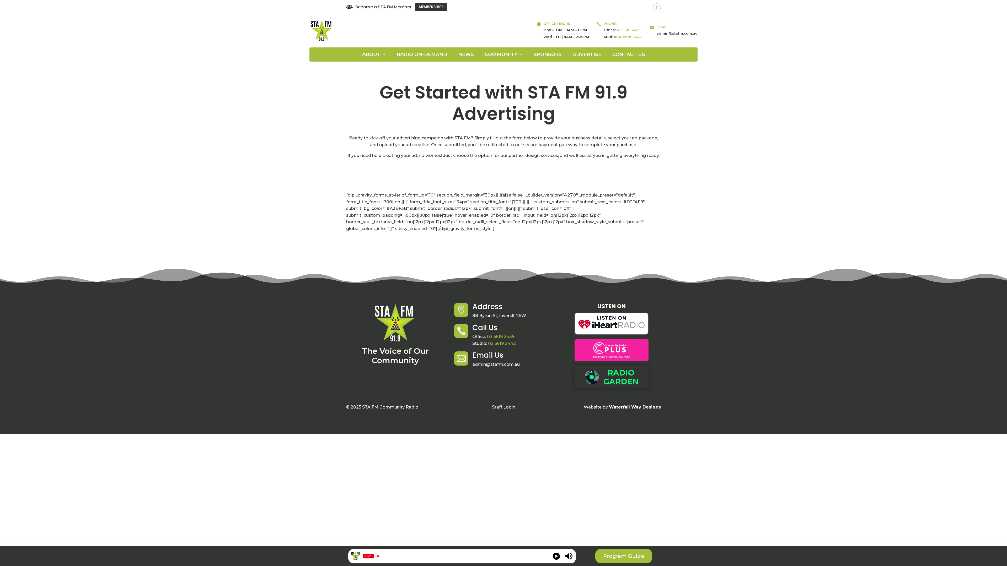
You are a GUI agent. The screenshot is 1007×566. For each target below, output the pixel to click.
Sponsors (548, 55)
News (466, 55)
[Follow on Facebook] (657, 7)
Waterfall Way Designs (635, 407)
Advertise (587, 55)
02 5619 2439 (629, 30)
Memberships (431, 6)
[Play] (556, 556)
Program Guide (623, 556)
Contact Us (628, 55)
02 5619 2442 (630, 37)
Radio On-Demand (422, 55)
